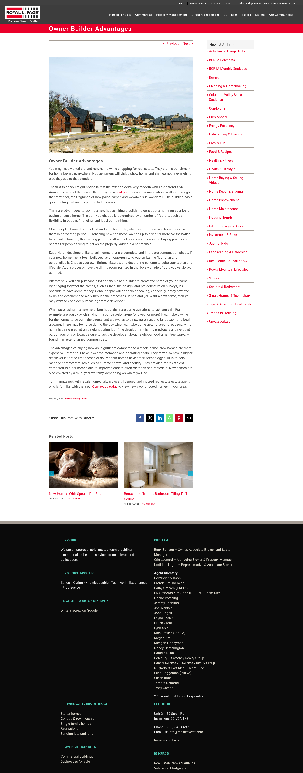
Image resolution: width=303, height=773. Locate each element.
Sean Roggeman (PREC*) (173, 673)
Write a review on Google (79, 610)
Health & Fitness (221, 160)
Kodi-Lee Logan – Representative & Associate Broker (193, 565)
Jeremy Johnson (166, 603)
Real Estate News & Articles (174, 763)
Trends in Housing (222, 313)
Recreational (70, 729)
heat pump (124, 192)
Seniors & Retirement (224, 287)
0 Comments (74, 498)
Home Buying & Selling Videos (226, 180)
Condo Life (217, 108)
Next (186, 44)
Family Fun (217, 143)
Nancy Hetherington (169, 648)
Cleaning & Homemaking (227, 86)
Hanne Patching (166, 598)
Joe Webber (163, 608)
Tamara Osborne (166, 683)
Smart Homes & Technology (230, 296)
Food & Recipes (221, 152)
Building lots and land (77, 734)
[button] (51, 473)
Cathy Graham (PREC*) (171, 588)
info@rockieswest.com (186, 732)
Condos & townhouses (77, 719)
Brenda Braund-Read (169, 583)
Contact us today (104, 386)
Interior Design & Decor (226, 226)
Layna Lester (163, 618)
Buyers (68, 398)
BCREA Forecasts (222, 60)
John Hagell (163, 613)
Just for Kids (218, 243)
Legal (176, 740)
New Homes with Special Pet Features (79, 494)
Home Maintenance (223, 209)
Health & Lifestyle (222, 169)
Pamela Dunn (164, 653)
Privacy (159, 740)
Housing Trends (79, 398)
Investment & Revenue (225, 235)
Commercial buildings (77, 756)
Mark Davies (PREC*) (169, 633)
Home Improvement (224, 200)
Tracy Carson (163, 688)
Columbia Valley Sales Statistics (225, 97)
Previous (172, 44)
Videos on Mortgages (170, 768)
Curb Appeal (218, 117)
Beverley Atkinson (167, 578)
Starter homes (71, 714)
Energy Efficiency (221, 126)
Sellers (214, 278)
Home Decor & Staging (226, 191)
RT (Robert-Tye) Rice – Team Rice (179, 668)
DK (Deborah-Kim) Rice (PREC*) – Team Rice (187, 593)
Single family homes (76, 724)
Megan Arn (162, 638)
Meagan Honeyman (168, 643)
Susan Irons (163, 678)
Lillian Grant (163, 623)
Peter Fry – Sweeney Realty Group (179, 658)
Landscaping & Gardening (228, 252)
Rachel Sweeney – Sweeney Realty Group (184, 663)
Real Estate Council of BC (228, 261)
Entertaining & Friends (225, 134)
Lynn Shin (161, 628)
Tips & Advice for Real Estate (230, 304)
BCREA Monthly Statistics (228, 69)
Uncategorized (219, 321)
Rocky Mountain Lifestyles (228, 269)
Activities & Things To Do (227, 51)
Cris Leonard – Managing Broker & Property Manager (193, 560)
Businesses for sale (75, 762)
